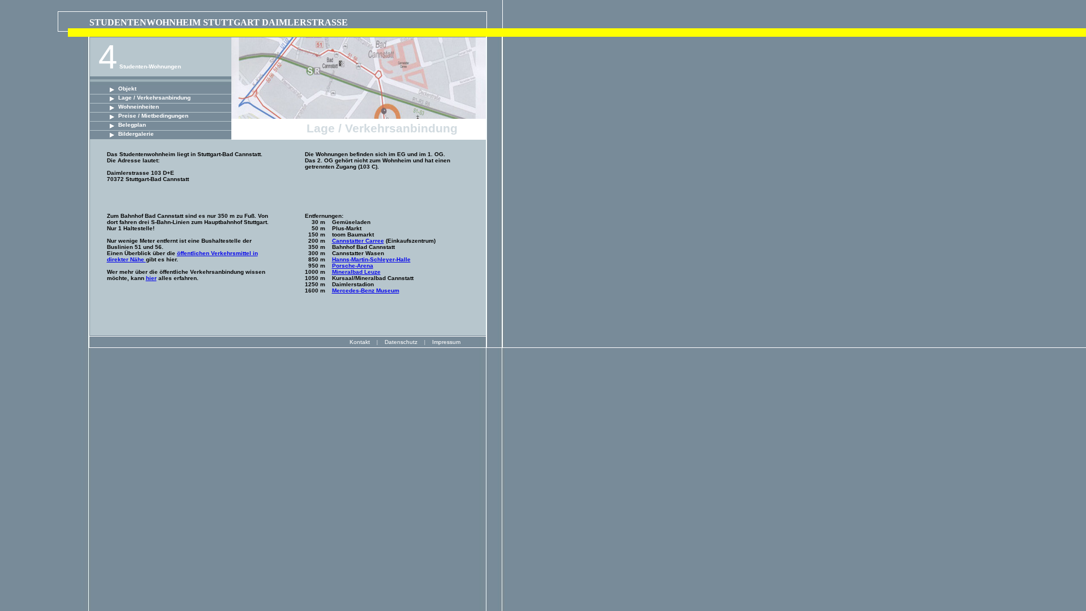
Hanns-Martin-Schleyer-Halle (371, 259)
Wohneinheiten (138, 107)
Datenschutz (401, 342)
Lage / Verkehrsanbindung (154, 97)
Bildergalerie (136, 134)
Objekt (127, 88)
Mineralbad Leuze (356, 272)
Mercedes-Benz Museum (365, 290)
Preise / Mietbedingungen (153, 116)
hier (151, 278)
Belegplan (132, 125)
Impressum (446, 342)
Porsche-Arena (352, 266)
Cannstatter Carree (358, 241)
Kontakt (360, 342)
